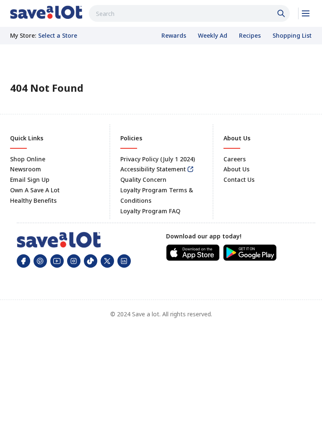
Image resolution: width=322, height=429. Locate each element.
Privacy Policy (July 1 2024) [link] (157, 159)
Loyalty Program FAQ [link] (150, 211)
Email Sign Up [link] (29, 179)
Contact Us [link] (238, 179)
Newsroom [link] (25, 169)
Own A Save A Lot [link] (35, 190)
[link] (46, 12)
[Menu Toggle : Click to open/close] (305, 13)
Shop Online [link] (27, 159)
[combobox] (189, 13)
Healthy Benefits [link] (33, 200)
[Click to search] (282, 13)
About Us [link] (236, 169)
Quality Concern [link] (143, 179)
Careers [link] (234, 159)
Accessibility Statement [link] (153, 169)
